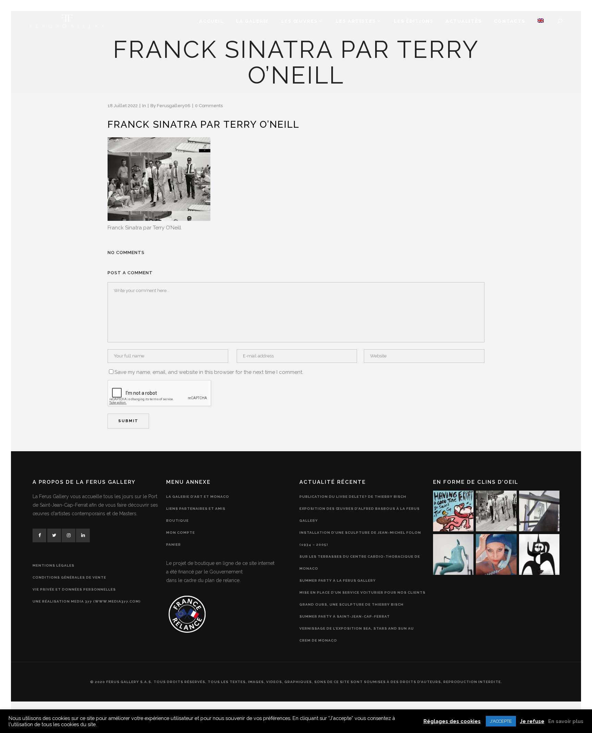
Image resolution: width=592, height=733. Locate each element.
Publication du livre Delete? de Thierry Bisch (352, 496)
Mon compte (180, 532)
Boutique (177, 520)
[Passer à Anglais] (540, 21)
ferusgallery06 (173, 105)
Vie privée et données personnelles (74, 589)
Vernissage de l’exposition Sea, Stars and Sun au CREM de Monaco (356, 634)
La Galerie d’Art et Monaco (197, 496)
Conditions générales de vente (69, 577)
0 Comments (209, 105)
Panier (173, 544)
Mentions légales (53, 565)
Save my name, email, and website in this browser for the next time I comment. (208, 372)
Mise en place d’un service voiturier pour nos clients (362, 592)
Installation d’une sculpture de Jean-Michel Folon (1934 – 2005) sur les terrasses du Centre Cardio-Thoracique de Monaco (360, 550)
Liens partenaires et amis (195, 508)
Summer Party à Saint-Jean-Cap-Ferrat (344, 616)
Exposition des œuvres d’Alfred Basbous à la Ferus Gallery (359, 514)
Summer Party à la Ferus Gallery (337, 580)
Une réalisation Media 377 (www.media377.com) (87, 601)
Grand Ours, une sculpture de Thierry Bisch (351, 604)
